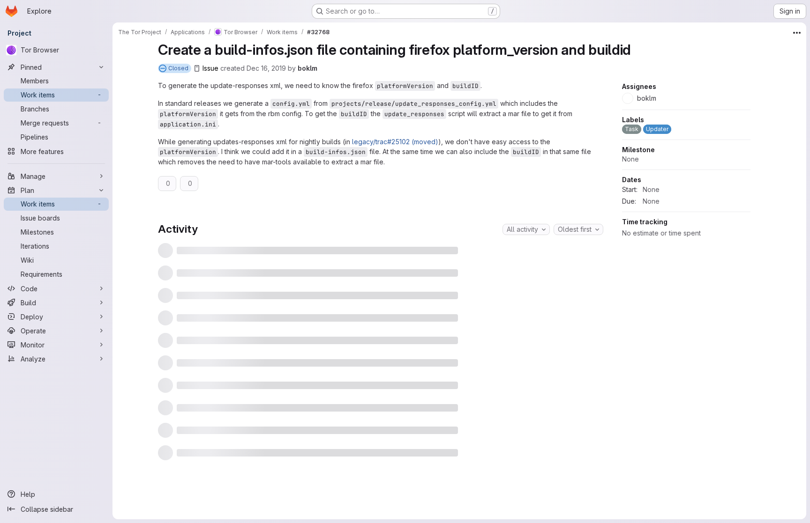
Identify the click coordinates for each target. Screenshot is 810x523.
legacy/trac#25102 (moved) (395, 142)
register (364, 480)
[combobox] (526, 229)
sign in (396, 480)
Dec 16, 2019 (266, 68)
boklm (307, 68)
